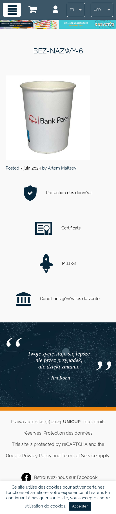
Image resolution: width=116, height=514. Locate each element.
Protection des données (68, 192)
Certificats (70, 228)
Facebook (87, 477)
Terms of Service (79, 455)
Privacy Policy (37, 455)
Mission (68, 263)
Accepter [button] (80, 506)
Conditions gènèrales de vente (69, 298)
